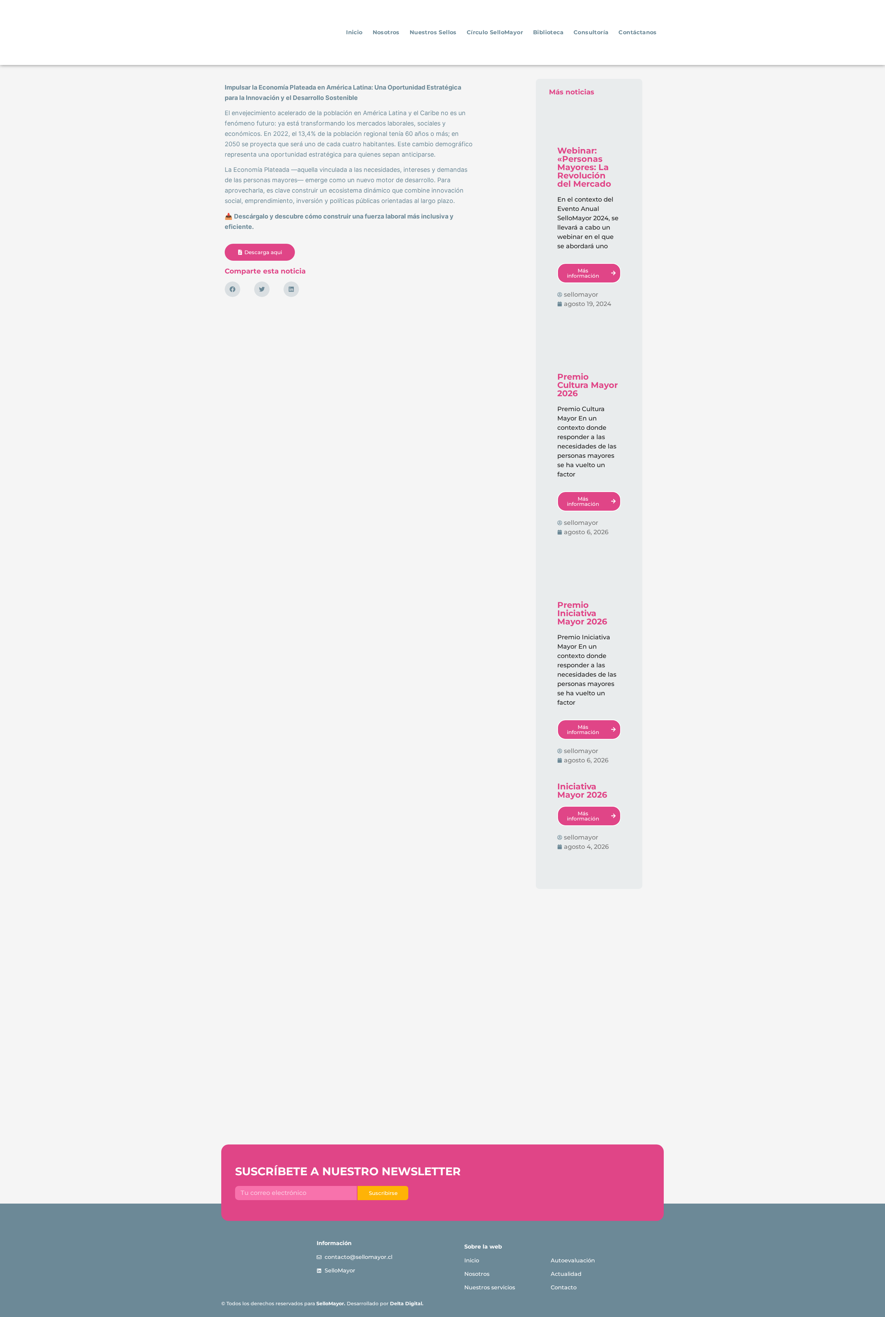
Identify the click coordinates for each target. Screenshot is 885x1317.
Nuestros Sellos (433, 32)
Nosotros (386, 32)
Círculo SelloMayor (495, 32)
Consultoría (591, 32)
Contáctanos (637, 32)
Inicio (354, 32)
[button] (232, 289)
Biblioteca (548, 32)
